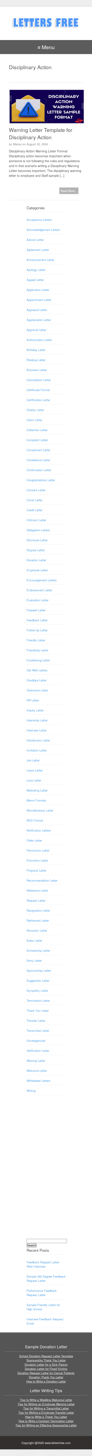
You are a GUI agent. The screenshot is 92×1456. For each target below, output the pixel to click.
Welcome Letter (37, 1070)
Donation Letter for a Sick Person (46, 1364)
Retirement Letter (38, 920)
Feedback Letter (37, 620)
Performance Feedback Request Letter (42, 1292)
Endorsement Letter (39, 590)
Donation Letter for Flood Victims (46, 1369)
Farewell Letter (36, 610)
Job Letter (33, 760)
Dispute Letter (36, 550)
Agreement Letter (38, 250)
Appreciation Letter (39, 320)
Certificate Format (38, 390)
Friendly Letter (36, 640)
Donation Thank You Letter (46, 1377)
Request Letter (36, 900)
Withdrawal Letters (38, 1080)
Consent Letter (36, 490)
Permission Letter (38, 850)
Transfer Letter (36, 1020)
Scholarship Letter (38, 950)
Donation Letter (36, 560)
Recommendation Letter (42, 880)
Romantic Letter (37, 930)
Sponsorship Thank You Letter (46, 1360)
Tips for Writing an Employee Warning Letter (46, 1404)
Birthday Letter (36, 350)
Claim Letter (34, 420)
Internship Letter (37, 720)
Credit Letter (34, 510)
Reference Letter (37, 890)
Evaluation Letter (37, 600)
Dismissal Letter (37, 540)
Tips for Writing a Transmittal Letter (46, 1408)
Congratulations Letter (41, 480)
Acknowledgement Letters (43, 230)
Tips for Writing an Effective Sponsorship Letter (46, 1425)
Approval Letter (36, 330)
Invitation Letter (37, 750)
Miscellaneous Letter (40, 810)
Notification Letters (39, 830)
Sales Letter (34, 940)
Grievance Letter (37, 690)
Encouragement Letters (42, 580)
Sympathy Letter (37, 990)
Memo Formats (36, 800)
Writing (31, 1090)
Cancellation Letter (39, 380)
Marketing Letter (37, 790)
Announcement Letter (40, 260)
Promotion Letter (37, 860)
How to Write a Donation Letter (46, 1381)
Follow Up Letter (37, 630)
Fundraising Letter (38, 660)
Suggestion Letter (38, 980)
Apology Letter (36, 270)
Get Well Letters (37, 670)
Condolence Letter (38, 460)
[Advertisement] (44, 1171)
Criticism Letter (36, 520)
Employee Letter (37, 570)
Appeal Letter (35, 280)
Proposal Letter (36, 870)
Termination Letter (38, 1000)
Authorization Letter (39, 340)
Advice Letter (35, 240)
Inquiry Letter (35, 710)
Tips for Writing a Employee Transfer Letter (46, 1412)
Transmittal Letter (38, 1030)
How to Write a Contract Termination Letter (46, 1421)
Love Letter (34, 780)
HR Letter (33, 700)
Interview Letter (36, 730)
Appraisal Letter (37, 310)
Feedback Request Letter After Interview (43, 1264)
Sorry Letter (34, 960)
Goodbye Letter (36, 680)
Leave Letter (35, 770)
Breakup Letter (36, 360)
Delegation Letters (38, 530)
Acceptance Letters (39, 220)
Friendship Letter (37, 650)
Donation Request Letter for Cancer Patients (46, 1373)
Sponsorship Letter (39, 970)
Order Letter (34, 840)
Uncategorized (36, 1040)
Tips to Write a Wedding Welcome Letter (46, 1400)
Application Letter (38, 290)
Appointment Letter (39, 300)
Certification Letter (38, 400)
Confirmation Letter (39, 470)
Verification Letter (38, 1050)
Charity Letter (35, 410)
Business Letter (37, 370)
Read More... (69, 191)
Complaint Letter (37, 440)
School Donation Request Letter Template (46, 1356)
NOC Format (35, 820)
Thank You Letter (38, 1010)
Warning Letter (36, 1060)
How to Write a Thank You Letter (46, 1417)
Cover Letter (34, 500)
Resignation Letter (38, 910)
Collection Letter (37, 430)
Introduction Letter (38, 740)
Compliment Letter (38, 450)
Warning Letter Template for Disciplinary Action (40, 133)
